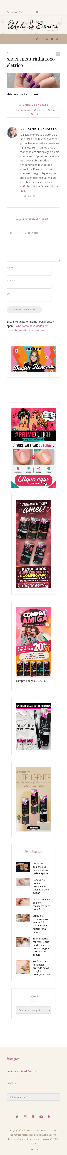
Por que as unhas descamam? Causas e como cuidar (41, 886)
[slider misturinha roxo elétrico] (33, 87)
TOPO (32, 1149)
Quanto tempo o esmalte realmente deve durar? (42, 904)
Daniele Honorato (35, 105)
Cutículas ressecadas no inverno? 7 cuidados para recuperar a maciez (41, 924)
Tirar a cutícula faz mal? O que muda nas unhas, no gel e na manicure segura (41, 946)
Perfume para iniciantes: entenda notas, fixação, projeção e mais (41, 968)
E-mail (11, 280)
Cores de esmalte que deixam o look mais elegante (40, 868)
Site (8, 293)
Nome (10, 267)
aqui (51, 173)
